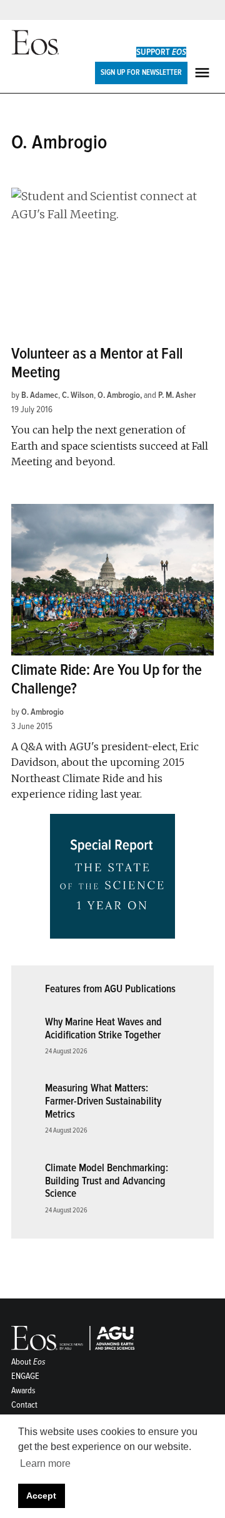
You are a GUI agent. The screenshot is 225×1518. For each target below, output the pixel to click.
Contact (24, 1405)
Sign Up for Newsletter (141, 72)
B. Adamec (39, 395)
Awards (23, 1390)
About (28, 1361)
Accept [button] (41, 1496)
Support (161, 52)
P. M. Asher (177, 395)
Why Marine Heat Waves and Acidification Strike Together (103, 1028)
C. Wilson (78, 395)
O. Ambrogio (119, 395)
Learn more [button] (45, 1463)
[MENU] (203, 73)
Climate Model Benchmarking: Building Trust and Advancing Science (106, 1180)
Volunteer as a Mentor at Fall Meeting (96, 363)
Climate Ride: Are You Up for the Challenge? (106, 679)
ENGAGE (25, 1376)
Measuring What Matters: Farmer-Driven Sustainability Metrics (103, 1100)
